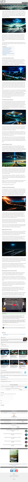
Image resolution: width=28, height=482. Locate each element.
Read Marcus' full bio (3, 344)
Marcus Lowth (6, 327)
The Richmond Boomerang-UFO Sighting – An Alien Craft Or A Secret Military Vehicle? (14, 366)
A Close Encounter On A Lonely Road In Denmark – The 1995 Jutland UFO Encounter (4, 356)
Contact (13, 475)
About (10, 475)
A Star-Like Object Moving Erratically (7, 47)
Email (1, 402)
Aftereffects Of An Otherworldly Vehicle (7, 51)
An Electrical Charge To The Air (6, 50)
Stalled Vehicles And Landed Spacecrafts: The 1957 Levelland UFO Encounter (13, 356)
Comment (2, 395)
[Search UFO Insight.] (27, 4)
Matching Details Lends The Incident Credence (8, 53)
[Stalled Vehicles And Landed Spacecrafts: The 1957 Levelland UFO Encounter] (14, 352)
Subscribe (23, 2)
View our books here (14, 465)
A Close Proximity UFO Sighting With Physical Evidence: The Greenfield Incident (22, 366)
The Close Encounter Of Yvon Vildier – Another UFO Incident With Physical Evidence (23, 356)
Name (1, 400)
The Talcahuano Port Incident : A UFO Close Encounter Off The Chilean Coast (5, 366)
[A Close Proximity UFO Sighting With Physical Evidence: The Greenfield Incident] (23, 362)
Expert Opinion (4, 54)
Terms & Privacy (16, 475)
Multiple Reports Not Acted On (6, 52)
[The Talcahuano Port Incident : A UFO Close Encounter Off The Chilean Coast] (5, 362)
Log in (26, 2)
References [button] (4, 332)
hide (5, 46)
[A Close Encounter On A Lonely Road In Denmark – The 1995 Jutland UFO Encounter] (5, 352)
